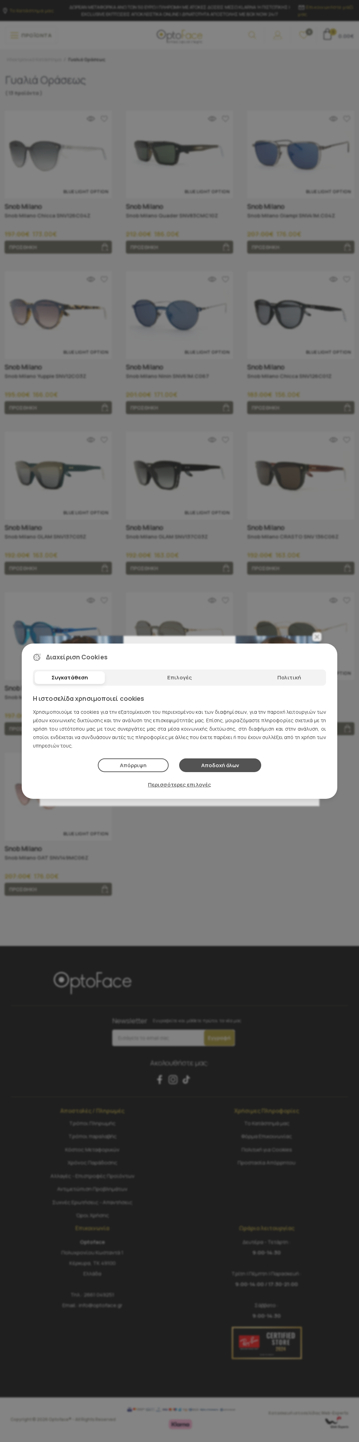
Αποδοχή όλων (220, 765)
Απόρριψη (133, 765)
